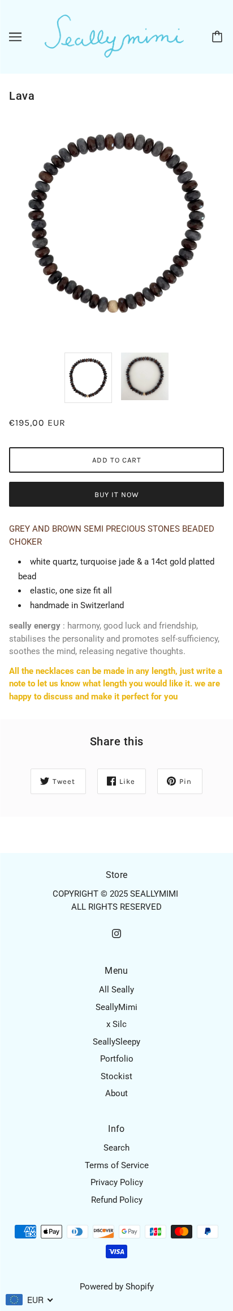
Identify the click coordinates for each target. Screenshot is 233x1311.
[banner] (114, 36)
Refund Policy (117, 1200)
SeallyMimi (116, 1007)
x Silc (116, 1024)
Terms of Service (117, 1165)
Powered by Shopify (117, 1287)
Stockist (116, 1076)
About (116, 1093)
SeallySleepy (116, 1042)
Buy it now (116, 494)
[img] (116, 933)
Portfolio (116, 1059)
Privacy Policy (116, 1182)
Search (116, 1148)
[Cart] (219, 36)
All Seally (116, 990)
